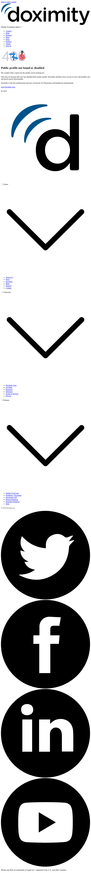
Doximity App (11, 385)
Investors (9, 282)
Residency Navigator (13, 495)
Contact (8, 31)
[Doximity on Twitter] (45, 599)
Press (8, 40)
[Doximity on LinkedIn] (45, 777)
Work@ (9, 286)
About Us (9, 277)
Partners (9, 35)
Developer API (11, 497)
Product (8, 42)
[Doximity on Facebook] (45, 688)
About (8, 44)
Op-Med (9, 387)
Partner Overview (12, 493)
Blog (7, 37)
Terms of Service (12, 394)
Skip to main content (8, 2)
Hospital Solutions (12, 502)
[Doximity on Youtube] (45, 866)
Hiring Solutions (12, 500)
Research (9, 390)
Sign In (8, 46)
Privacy (8, 396)
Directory (9, 392)
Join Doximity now (8, 87)
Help (7, 33)
